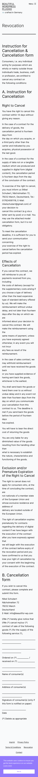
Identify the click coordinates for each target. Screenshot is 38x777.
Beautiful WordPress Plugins (9, 6)
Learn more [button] (7, 766)
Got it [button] (19, 771)
